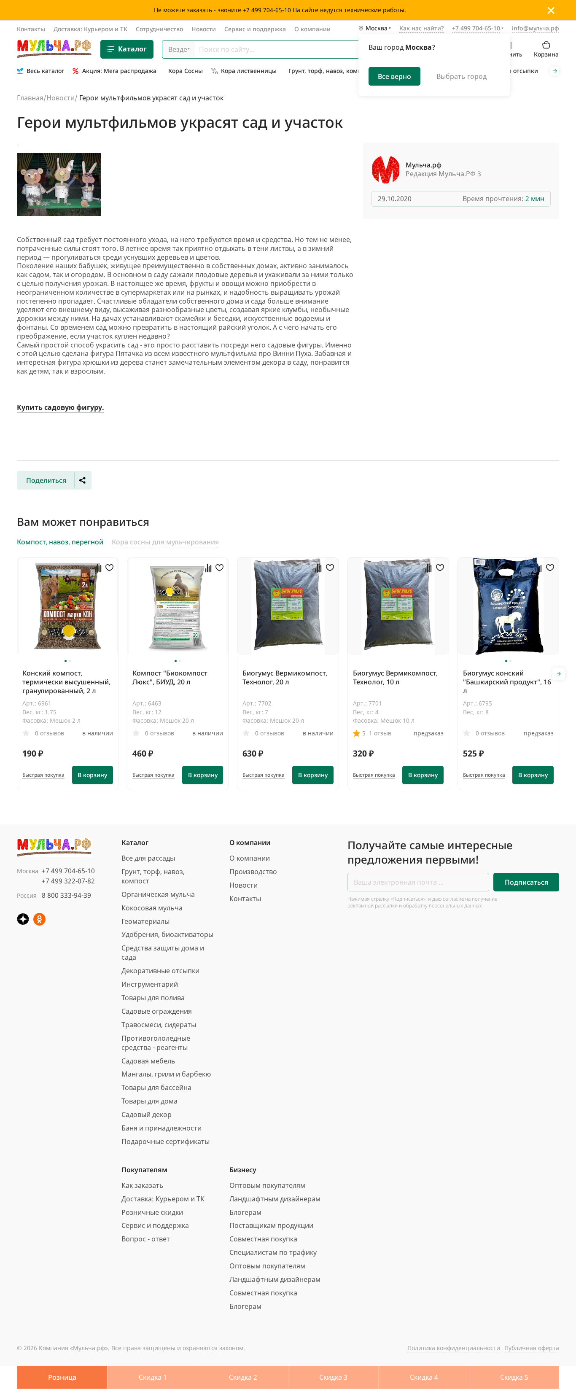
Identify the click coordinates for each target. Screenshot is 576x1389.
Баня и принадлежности (161, 1128)
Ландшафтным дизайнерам (274, 1198)
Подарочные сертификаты (165, 1141)
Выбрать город (461, 76)
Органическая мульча (158, 894)
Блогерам (245, 1212)
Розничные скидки (152, 1212)
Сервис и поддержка (255, 29)
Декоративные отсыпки (160, 970)
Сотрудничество (159, 29)
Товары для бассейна (156, 1087)
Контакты (31, 29)
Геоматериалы (145, 921)
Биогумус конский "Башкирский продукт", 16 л (507, 681)
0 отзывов (49, 733)
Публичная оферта (531, 1348)
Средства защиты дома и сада (162, 952)
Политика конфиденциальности (453, 1348)
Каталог (132, 49)
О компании (312, 29)
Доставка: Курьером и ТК (90, 29)
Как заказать (142, 1185)
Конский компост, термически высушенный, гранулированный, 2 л (66, 681)
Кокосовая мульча (152, 908)
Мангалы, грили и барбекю (166, 1074)
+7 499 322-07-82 (68, 881)
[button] (66, 661)
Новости (203, 29)
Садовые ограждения (156, 1011)
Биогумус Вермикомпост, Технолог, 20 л (284, 677)
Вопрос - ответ (145, 1239)
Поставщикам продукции (271, 1225)
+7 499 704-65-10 (68, 870)
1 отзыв (380, 733)
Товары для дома (149, 1101)
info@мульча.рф (535, 28)
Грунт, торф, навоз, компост (153, 876)
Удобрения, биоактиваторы (167, 934)
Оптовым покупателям (267, 1185)
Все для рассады (148, 858)
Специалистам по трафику (273, 1252)
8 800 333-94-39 (66, 895)
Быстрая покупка (43, 775)
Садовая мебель (148, 1061)
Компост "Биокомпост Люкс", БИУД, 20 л (169, 677)
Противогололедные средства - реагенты (155, 1043)
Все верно (394, 76)
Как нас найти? (421, 28)
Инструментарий (149, 984)
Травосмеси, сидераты (158, 1024)
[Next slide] (554, 71)
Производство (253, 871)
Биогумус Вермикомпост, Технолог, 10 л (395, 677)
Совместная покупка (263, 1239)
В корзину (92, 775)
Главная (30, 97)
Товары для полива (153, 997)
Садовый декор (146, 1114)
